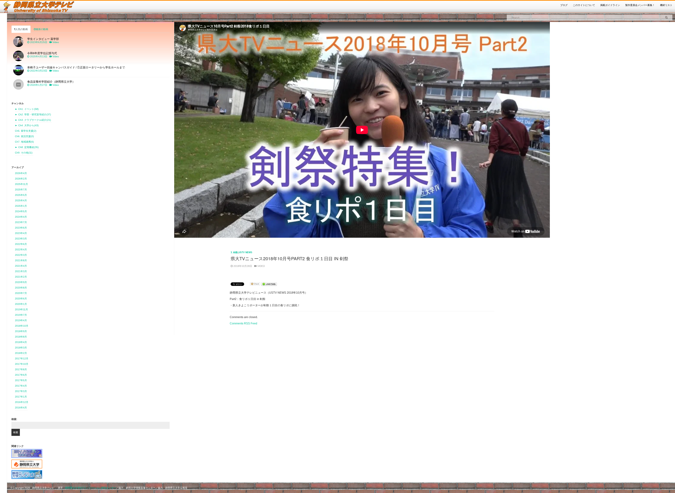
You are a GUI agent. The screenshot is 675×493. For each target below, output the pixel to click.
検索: (14, 419)
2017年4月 (21, 385)
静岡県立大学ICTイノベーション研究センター (90, 487)
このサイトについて (584, 5)
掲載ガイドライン (610, 5)
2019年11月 (21, 309)
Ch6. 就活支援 (24, 136)
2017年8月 (21, 369)
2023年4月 (21, 233)
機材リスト (666, 5)
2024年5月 (21, 211)
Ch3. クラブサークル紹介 (34, 120)
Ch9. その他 (24, 152)
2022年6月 (21, 244)
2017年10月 (21, 364)
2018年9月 (21, 331)
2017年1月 (21, 396)
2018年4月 (21, 342)
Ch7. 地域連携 (24, 141)
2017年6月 (21, 374)
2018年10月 (21, 325)
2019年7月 (21, 314)
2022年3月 (21, 255)
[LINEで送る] (269, 283)
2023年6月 (21, 227)
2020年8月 (21, 287)
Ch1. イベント (28, 109)
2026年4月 (21, 173)
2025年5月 (21, 195)
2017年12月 (21, 358)
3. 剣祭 (234, 252)
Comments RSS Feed (243, 323)
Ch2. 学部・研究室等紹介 (34, 114)
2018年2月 (21, 353)
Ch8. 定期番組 (28, 147)
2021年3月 (21, 271)
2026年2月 (21, 178)
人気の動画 (21, 29)
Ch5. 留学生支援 (25, 130)
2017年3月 (21, 391)
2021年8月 (21, 260)
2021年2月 (21, 276)
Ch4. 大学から (28, 125)
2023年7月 (21, 222)
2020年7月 (21, 293)
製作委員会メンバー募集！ (640, 5)
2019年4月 (21, 320)
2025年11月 (21, 184)
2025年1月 (21, 205)
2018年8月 (21, 336)
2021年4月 (21, 265)
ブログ (564, 5)
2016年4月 (21, 407)
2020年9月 (21, 282)
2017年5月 (21, 380)
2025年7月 (21, 189)
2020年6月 (21, 298)
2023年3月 (21, 238)
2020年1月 (21, 304)
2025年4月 (21, 200)
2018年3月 (21, 347)
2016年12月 (21, 402)
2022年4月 (21, 249)
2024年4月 (21, 216)
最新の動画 (42, 29)
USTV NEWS (245, 252)
